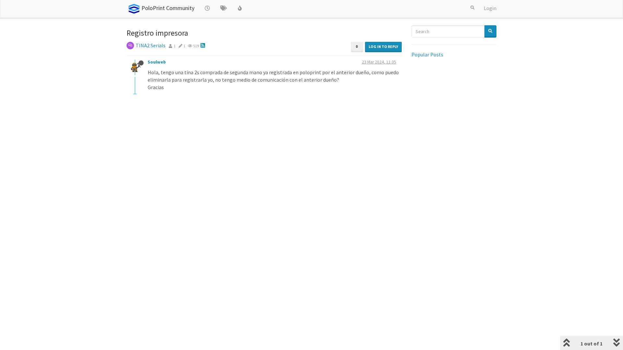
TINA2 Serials (150, 45)
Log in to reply (383, 46)
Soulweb (157, 62)
